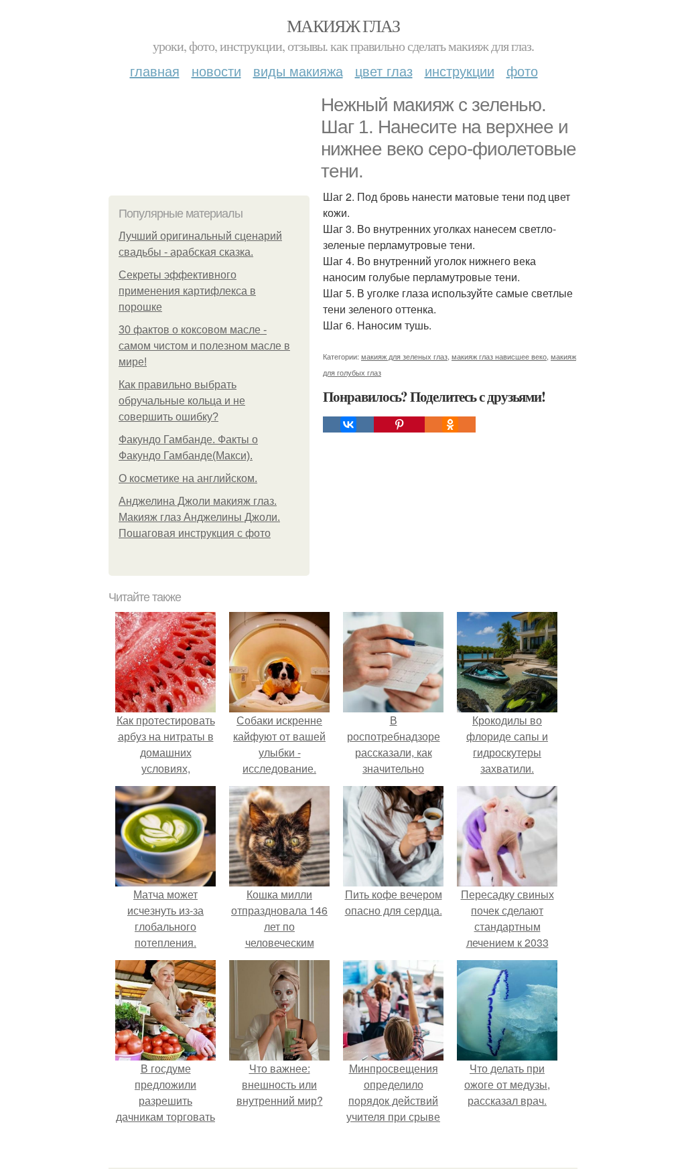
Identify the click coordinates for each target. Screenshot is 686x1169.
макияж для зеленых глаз (404, 356)
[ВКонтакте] (348, 424)
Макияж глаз (343, 25)
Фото (522, 70)
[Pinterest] (399, 424)
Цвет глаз (384, 70)
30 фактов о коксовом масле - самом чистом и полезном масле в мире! (204, 346)
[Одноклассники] (450, 424)
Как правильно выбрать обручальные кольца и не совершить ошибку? (182, 400)
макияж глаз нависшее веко (499, 356)
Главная (155, 70)
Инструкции (459, 70)
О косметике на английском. (188, 478)
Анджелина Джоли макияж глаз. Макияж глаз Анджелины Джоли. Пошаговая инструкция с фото (199, 517)
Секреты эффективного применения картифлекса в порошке (187, 291)
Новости (216, 70)
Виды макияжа (298, 70)
